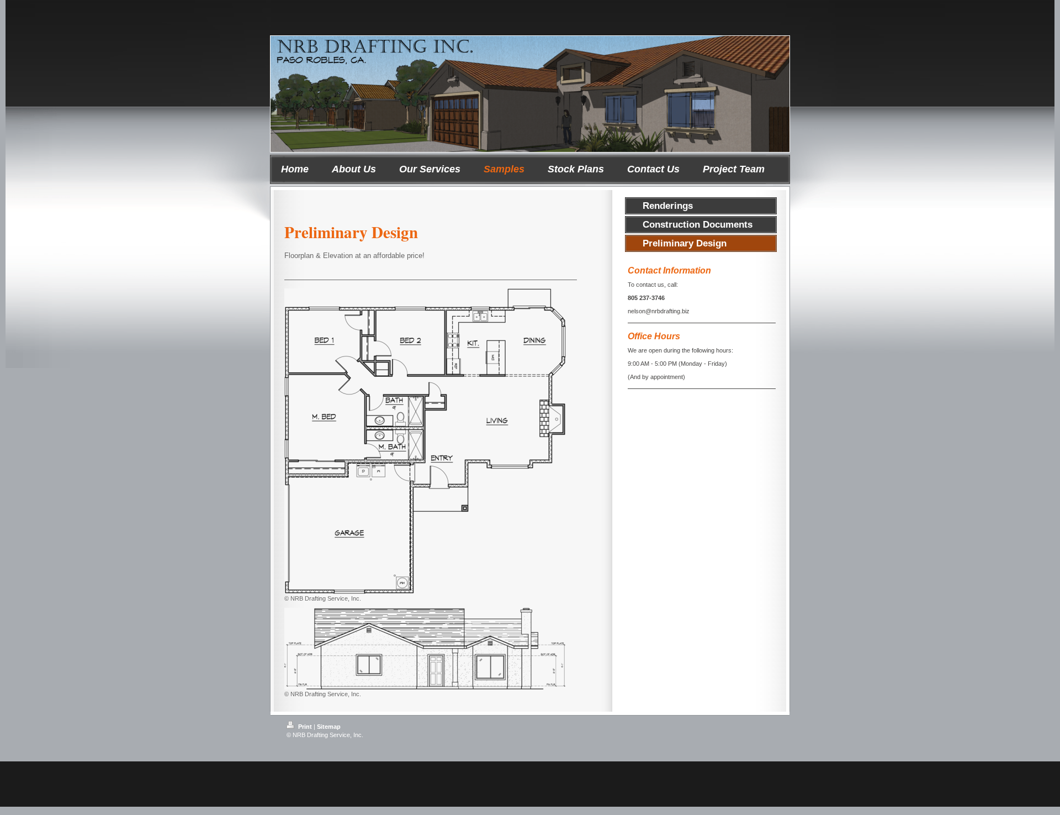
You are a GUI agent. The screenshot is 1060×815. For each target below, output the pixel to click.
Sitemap (329, 726)
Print (305, 726)
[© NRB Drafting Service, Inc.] (425, 441)
